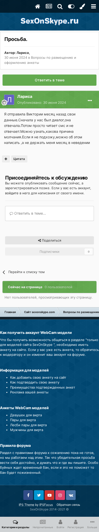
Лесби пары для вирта (28, 425)
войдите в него (17, 193)
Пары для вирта (23, 420)
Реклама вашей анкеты (29, 392)
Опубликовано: (41, 102)
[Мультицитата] (6, 158)
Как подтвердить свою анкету (34, 382)
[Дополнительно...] (90, 101)
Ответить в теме (49, 80)
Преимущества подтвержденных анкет (42, 387)
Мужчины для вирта (26, 430)
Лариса (22, 53)
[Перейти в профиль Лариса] (9, 100)
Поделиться (51, 240)
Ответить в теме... (29, 213)
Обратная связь (68, 505)
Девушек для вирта (26, 415)
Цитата (19, 159)
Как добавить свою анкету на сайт (38, 377)
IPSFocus (46, 505)
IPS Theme (26, 505)
